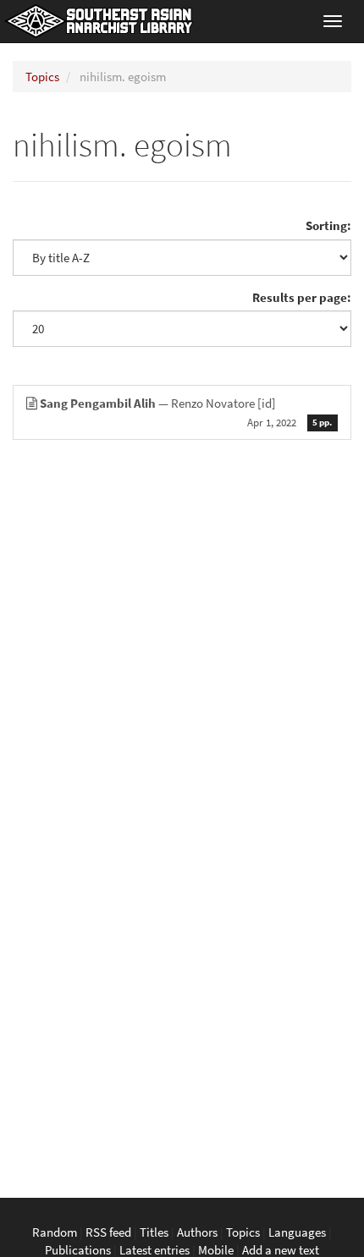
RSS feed (108, 1232)
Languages (297, 1232)
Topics (42, 77)
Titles (154, 1232)
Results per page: (301, 297)
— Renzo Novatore (186, 412)
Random (54, 1232)
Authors (197, 1232)
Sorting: (328, 225)
